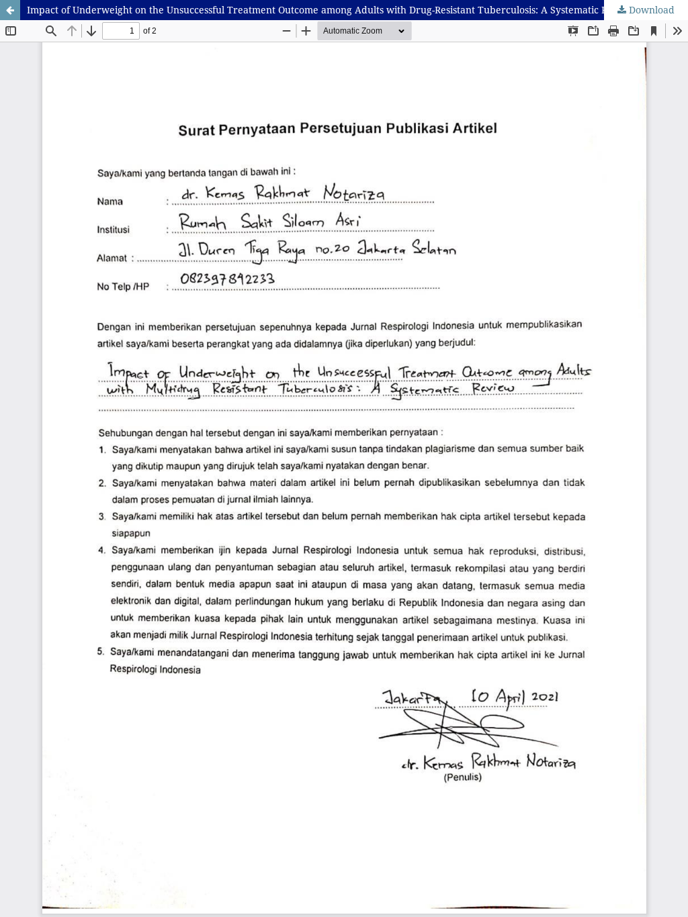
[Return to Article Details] (10, 10)
